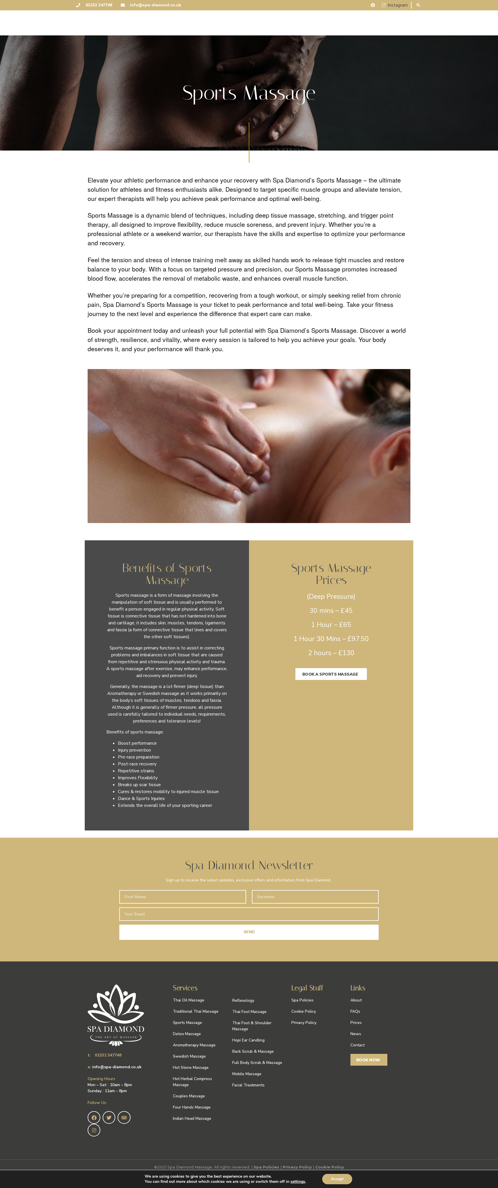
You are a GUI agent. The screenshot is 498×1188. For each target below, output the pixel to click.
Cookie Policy (329, 1167)
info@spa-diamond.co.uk (117, 1067)
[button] (418, 5)
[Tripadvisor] (124, 1117)
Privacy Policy (297, 1167)
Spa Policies (266, 1167)
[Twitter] (109, 1117)
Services (185, 988)
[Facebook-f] (94, 1117)
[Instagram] (94, 1130)
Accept (337, 1179)
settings (297, 1181)
